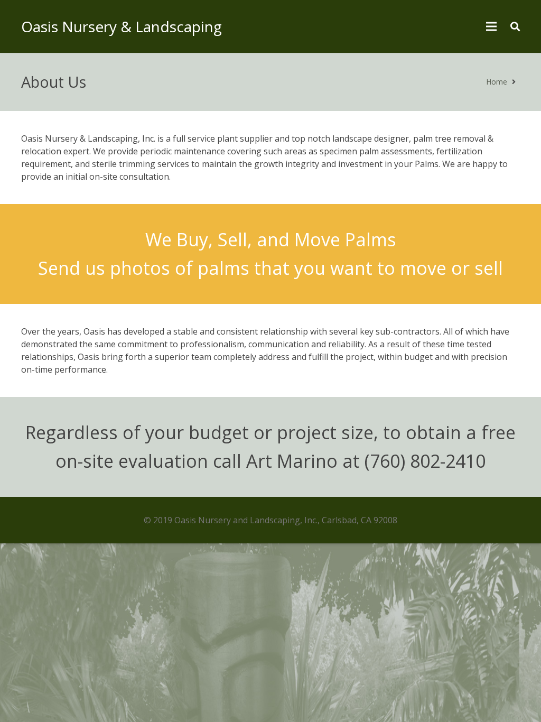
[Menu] (492, 26)
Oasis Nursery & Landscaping (121, 26)
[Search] (515, 27)
